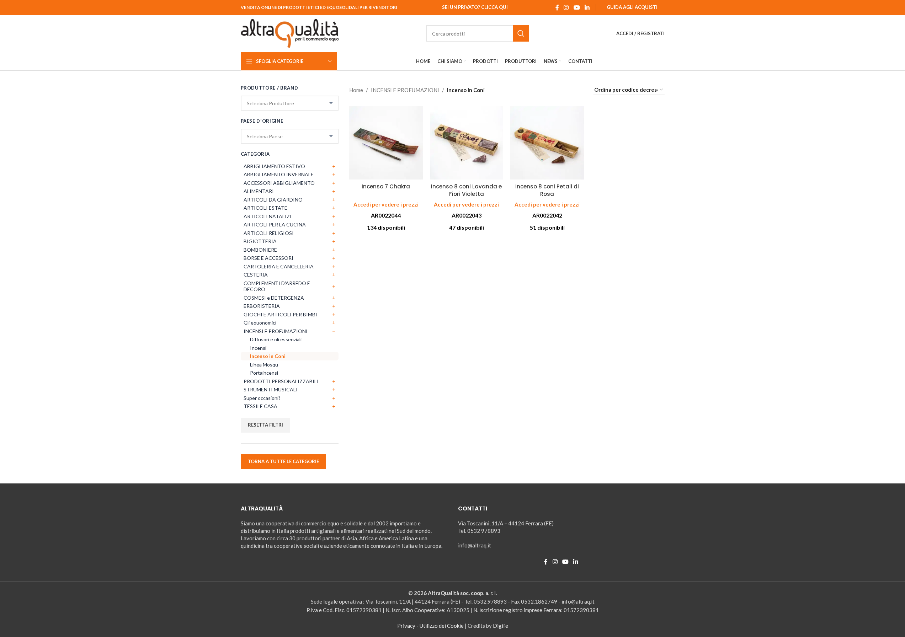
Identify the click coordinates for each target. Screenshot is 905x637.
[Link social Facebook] (557, 7)
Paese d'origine (262, 121)
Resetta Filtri (265, 425)
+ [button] (333, 166)
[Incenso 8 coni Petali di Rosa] (547, 143)
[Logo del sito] (290, 33)
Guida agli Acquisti (632, 7)
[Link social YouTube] (576, 7)
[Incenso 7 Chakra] (386, 143)
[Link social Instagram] (566, 7)
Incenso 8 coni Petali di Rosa (547, 190)
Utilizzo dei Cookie (442, 625)
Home (356, 90)
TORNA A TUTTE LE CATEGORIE (283, 461)
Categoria (255, 154)
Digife (500, 625)
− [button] (333, 331)
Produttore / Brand (269, 88)
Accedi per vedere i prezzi (386, 204)
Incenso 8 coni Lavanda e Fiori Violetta (466, 190)
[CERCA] (521, 33)
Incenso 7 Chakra (386, 186)
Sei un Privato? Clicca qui (475, 7)
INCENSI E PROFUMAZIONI (405, 90)
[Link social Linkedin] (587, 7)
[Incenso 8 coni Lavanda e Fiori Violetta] (467, 143)
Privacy (406, 625)
